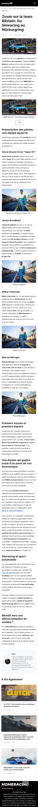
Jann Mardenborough (10, 573)
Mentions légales (7, 788)
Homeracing (5, 8)
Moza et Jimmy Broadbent (12, 511)
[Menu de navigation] (34, 3)
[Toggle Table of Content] (19, 122)
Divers (10, 8)
